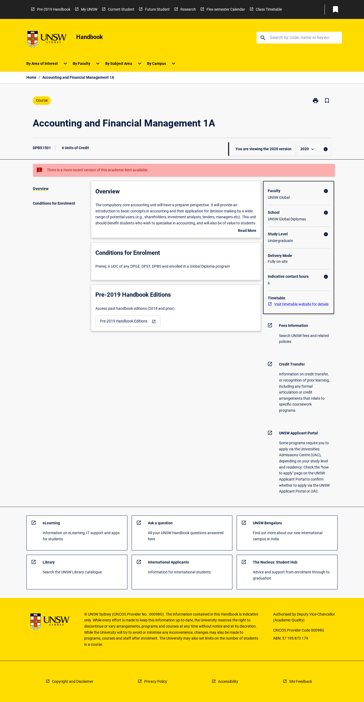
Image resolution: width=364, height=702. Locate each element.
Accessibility (228, 681)
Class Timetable (269, 9)
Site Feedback (300, 681)
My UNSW (89, 9)
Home (31, 77)
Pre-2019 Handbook (53, 9)
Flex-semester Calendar (226, 9)
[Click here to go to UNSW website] (47, 40)
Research (188, 9)
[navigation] (127, 321)
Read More (247, 231)
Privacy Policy (155, 681)
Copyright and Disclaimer (72, 681)
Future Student (157, 9)
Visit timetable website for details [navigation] (301, 304)
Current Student (121, 9)
